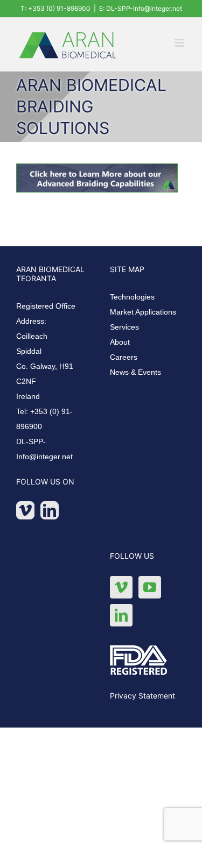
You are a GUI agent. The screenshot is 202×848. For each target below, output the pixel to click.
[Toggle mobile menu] (180, 42)
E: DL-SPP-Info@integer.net (140, 8)
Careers (123, 357)
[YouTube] (149, 587)
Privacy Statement (142, 695)
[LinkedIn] (49, 510)
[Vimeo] (25, 510)
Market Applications (143, 312)
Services (124, 327)
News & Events (135, 372)
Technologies (132, 297)
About (120, 342)
